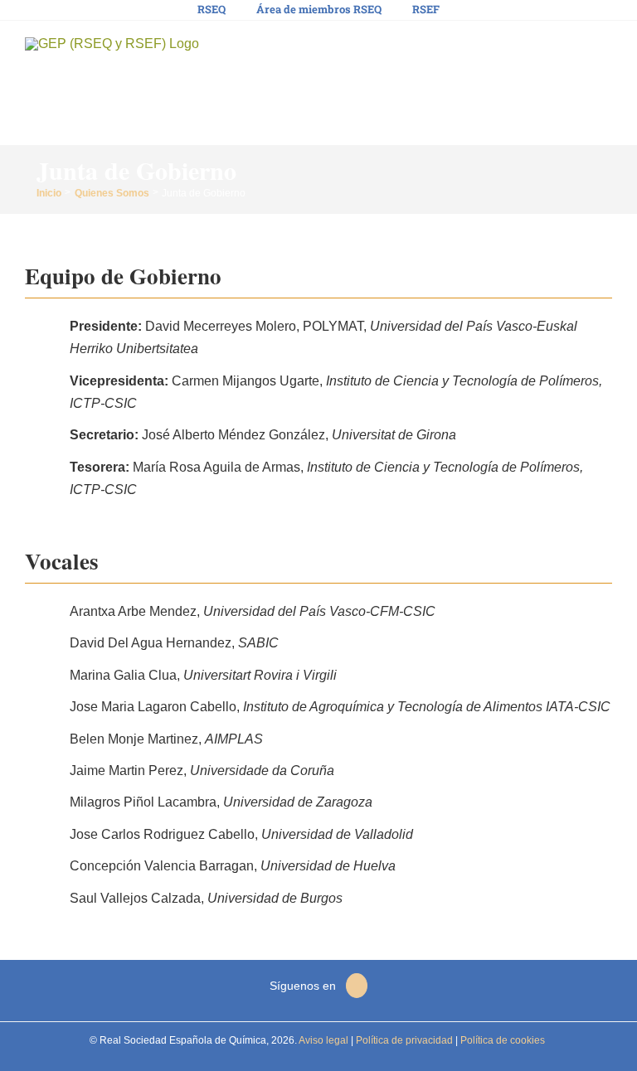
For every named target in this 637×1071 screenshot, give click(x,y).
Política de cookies (501, 1040)
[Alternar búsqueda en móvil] (575, 50)
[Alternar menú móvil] (605, 50)
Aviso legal (323, 1040)
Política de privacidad (403, 1040)
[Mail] (356, 985)
